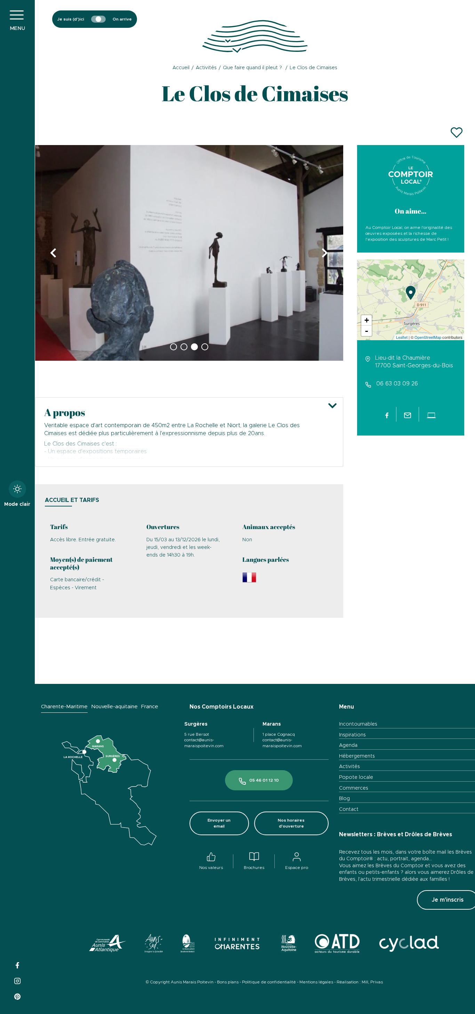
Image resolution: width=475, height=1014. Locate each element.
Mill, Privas (372, 982)
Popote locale (356, 777)
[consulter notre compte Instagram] (17, 980)
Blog (344, 798)
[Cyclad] (408, 944)
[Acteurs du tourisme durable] (337, 944)
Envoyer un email (219, 823)
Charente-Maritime (64, 706)
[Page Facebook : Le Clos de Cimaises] (387, 414)
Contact (349, 809)
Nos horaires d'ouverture (291, 823)
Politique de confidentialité (269, 982)
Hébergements (357, 756)
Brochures (254, 867)
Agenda (348, 745)
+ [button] (366, 320)
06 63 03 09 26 (397, 383)
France (149, 706)
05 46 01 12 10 (264, 780)
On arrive (122, 19)
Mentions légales (316, 982)
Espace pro (296, 867)
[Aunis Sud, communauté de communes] (154, 944)
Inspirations (352, 735)
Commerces (353, 788)
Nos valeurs (211, 867)
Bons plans (228, 982)
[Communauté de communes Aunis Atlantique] (107, 944)
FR (444, 36)
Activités (349, 766)
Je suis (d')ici (70, 19)
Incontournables (358, 724)
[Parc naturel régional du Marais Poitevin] (187, 944)
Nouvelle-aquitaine (114, 706)
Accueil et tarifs (72, 500)
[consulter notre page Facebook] (17, 964)
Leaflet (402, 337)
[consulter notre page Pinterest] (17, 996)
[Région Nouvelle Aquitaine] (288, 944)
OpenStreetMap (427, 337)
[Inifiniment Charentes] (237, 944)
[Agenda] (401, 19)
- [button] (366, 331)
